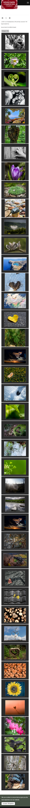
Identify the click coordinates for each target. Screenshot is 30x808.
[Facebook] (2, 18)
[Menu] (28, 2)
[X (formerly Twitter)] (6, 18)
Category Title (5, 31)
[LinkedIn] (9, 18)
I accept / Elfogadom (8, 803)
